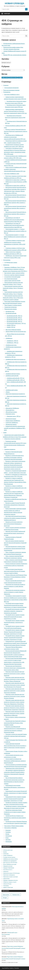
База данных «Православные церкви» (14, 826)
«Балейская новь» (10, 311)
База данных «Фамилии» (10, 827)
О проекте (5, 85)
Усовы (7, 837)
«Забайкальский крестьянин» (12, 373)
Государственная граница (9, 857)
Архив (4, 432)
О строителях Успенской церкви (12, 276)
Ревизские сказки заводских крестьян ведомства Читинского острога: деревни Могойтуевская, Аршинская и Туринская (14, 707)
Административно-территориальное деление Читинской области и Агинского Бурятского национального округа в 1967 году (15, 111)
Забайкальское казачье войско (10, 859)
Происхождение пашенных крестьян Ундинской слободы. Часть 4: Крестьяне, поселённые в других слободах (13, 297)
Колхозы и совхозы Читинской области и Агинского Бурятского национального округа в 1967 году (15, 131)
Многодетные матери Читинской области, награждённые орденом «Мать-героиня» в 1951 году (15, 214)
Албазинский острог (8, 850)
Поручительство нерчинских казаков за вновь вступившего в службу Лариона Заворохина (14, 592)
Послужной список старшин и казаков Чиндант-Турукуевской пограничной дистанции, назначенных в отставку (14, 631)
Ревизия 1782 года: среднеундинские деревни (14, 55)
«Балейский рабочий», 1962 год (14, 315)
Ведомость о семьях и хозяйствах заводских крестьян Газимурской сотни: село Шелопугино (15, 487)
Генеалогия (5, 853)
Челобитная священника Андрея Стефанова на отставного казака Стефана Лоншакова (14, 812)
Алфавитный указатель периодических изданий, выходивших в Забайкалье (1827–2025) (14, 428)
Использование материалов (11, 87)
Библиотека (6, 265)
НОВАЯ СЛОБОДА (14, 3)
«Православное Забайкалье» (12, 420)
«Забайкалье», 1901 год (12, 340)
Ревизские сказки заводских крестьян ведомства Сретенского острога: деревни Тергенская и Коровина (14, 690)
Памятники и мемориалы (9, 875)
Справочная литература (10, 307)
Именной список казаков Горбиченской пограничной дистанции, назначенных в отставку (14, 533)
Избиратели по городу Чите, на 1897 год (15, 185)
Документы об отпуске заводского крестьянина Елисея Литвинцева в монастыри (13, 523)
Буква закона (5, 77)
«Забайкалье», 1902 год (12, 342)
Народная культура (7, 866)
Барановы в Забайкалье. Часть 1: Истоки (14, 267)
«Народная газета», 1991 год (13, 416)
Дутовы (7, 834)
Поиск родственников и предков (11, 90)
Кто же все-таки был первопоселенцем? (14, 275)
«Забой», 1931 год (11, 327)
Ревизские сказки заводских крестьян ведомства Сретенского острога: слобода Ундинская (14, 673)
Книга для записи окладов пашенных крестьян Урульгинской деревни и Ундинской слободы (15, 542)
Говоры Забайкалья (7, 855)
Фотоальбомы (6, 260)
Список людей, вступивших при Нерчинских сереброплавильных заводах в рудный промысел (15, 760)
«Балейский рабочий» (10, 313)
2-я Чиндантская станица (10, 262)
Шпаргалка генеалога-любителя (12, 438)
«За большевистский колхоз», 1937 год (16, 323)
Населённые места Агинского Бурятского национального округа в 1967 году (15, 117)
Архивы (5, 852)
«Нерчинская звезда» (10, 418)
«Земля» (7, 392)
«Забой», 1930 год (11, 325)
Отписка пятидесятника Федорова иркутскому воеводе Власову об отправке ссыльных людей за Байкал (14, 571)
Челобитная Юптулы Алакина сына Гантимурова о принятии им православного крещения (15, 817)
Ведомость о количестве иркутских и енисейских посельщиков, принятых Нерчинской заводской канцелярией (14, 457)
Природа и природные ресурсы (10, 880)
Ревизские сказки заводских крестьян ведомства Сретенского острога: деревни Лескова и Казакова (14, 696)
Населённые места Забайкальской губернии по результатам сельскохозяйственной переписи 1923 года (14, 137)
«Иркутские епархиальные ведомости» (15, 394)
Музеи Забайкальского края (9, 864)
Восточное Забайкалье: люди (11, 173)
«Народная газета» (10, 414)
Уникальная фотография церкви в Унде (13, 47)
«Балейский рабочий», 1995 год (14, 319)
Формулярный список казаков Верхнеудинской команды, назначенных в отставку (14, 787)
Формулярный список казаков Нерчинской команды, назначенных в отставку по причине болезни (15, 793)
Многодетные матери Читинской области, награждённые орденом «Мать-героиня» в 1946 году (15, 208)
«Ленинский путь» (9, 410)
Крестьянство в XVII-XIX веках (10, 862)
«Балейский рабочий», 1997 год (14, 321)
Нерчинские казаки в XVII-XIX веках (11, 873)
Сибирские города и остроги (9, 882)
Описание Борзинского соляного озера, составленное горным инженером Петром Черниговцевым (14, 548)
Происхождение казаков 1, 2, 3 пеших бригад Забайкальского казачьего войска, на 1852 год (15, 236)
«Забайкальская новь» (11, 345)
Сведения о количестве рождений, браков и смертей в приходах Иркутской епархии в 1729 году (15, 736)
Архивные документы (9, 449)
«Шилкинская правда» (11, 424)
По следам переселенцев (10, 278)
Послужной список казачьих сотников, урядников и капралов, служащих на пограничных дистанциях (14, 611)
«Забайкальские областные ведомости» (15, 359)
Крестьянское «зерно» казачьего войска (14, 273)
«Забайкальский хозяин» (11, 390)
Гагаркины (8, 832)
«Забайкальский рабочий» (12, 375)
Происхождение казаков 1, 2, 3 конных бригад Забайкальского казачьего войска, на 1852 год (15, 231)
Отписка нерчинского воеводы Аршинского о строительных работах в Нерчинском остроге (15, 565)
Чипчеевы (8, 839)
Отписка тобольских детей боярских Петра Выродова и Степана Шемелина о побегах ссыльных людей (15, 576)
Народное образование (8, 867)
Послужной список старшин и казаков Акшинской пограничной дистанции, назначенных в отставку (14, 616)
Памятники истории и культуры (10, 876)
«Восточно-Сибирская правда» (13, 329)
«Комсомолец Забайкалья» (12, 408)
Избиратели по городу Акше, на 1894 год (15, 180)
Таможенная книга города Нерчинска (14, 768)
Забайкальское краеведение (10, 860)
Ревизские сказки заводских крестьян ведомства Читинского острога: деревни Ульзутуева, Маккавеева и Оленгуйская (14, 702)
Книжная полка (13, 77)
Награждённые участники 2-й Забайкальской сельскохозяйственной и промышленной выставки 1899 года (14, 225)
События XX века (7, 883)
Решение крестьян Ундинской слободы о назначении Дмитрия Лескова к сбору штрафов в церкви (15, 722)
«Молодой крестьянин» (11, 412)
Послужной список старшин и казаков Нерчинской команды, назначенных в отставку (14, 622)
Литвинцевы (8, 841)
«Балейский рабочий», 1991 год (14, 317)
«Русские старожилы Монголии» (11, 49)
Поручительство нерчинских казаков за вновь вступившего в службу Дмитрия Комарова (14, 586)
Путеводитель (6, 92)
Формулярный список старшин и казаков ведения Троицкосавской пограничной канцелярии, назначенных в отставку (15, 798)
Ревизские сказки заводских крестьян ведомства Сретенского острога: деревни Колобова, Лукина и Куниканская (14, 679)
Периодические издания (10, 309)
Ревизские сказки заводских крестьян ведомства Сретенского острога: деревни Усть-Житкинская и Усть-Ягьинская (14, 685)
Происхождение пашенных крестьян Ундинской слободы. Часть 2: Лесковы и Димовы (13, 288)
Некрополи (5, 871)
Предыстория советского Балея (12, 280)
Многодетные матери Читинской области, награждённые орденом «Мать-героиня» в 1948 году (15, 202)
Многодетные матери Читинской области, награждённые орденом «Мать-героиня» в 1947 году (15, 196)
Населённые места (7, 869)
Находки (20, 77)
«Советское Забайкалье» (11, 422)
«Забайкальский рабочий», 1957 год (15, 378)
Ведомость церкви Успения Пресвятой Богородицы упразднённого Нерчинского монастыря (14, 504)
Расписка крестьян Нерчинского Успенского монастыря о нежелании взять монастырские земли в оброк (14, 668)
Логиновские (8, 836)
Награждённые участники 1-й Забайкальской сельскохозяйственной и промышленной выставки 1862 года (14, 219)
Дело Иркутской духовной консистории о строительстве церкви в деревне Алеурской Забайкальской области (15, 518)
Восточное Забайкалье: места (11, 94)
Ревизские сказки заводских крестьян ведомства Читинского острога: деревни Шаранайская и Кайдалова (14, 713)
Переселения (6, 878)
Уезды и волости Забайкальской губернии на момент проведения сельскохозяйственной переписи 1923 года (15, 169)
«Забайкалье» (8, 338)
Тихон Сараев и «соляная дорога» (13, 305)
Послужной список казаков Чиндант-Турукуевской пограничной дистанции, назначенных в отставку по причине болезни (15, 605)
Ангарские (8, 830)
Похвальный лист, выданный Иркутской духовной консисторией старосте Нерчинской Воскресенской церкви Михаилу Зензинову (15, 643)
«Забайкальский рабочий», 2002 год (16, 380)
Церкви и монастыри (8, 887)
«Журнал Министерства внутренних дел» (15, 331)
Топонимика (6, 885)
